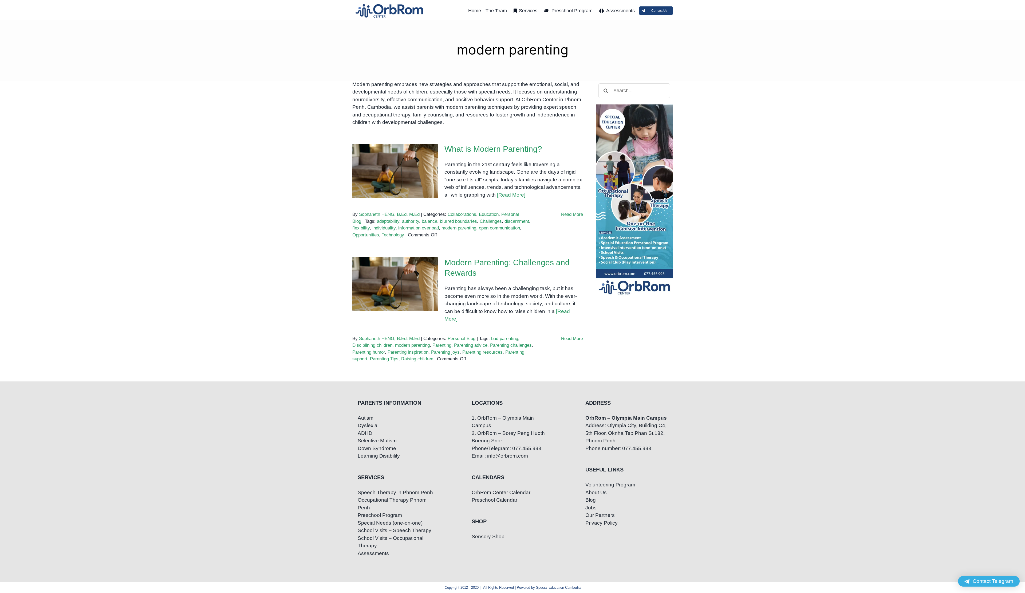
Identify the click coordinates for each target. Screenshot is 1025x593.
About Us (596, 492)
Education (489, 214)
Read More (572, 214)
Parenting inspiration (408, 352)
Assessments (373, 553)
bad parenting (504, 338)
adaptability (388, 221)
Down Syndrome (377, 448)
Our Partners (600, 515)
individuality (384, 228)
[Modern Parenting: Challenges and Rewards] (395, 284)
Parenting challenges (511, 345)
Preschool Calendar (494, 500)
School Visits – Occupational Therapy (390, 542)
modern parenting (458, 228)
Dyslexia (367, 425)
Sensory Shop (488, 536)
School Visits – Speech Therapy (394, 530)
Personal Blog (461, 338)
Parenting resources (482, 352)
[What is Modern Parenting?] (395, 171)
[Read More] (511, 195)
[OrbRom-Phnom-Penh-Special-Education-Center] (389, 5)
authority (410, 221)
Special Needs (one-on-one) (390, 523)
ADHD (365, 433)
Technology (393, 234)
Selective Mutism (377, 440)
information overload (418, 228)
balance (429, 221)
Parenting (441, 345)
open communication (499, 228)
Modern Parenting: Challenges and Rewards (395, 275)
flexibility (361, 228)
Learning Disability (379, 456)
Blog (590, 500)
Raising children (417, 358)
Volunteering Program (610, 484)
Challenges (491, 221)
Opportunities (365, 234)
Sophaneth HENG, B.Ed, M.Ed (389, 214)
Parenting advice (470, 345)
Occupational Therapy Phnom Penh (392, 503)
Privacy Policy (601, 523)
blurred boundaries (458, 221)
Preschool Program (380, 515)
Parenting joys (445, 352)
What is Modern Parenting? (395, 165)
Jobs (591, 507)
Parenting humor (368, 352)
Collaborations (462, 214)
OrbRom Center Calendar (501, 492)
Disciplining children (372, 345)
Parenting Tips (384, 358)
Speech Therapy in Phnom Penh (395, 492)
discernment (516, 221)
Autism (365, 418)
